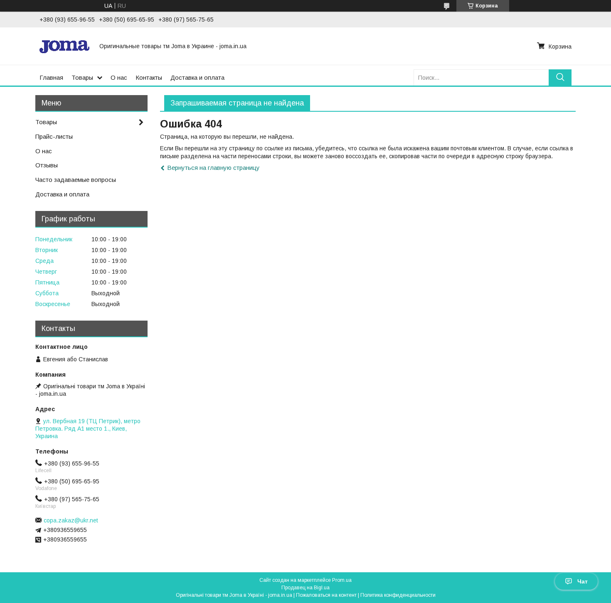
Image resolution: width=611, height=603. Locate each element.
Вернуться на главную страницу (213, 167)
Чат (582, 581)
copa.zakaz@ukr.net (71, 520)
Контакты (149, 77)
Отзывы (46, 165)
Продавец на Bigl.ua (305, 588)
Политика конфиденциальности (398, 595)
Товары (82, 77)
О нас (119, 77)
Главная (51, 77)
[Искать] (560, 77)
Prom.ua (342, 580)
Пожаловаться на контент (326, 595)
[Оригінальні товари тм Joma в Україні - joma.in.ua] (64, 46)
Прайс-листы (54, 136)
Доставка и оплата (197, 77)
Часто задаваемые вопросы (75, 179)
